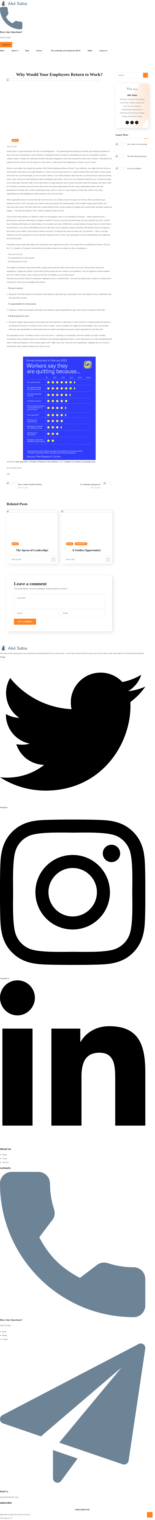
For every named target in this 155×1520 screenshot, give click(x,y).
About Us (14, 51)
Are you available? (134, 168)
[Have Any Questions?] (11, 29)
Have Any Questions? (11, 32)
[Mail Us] (72, 1488)
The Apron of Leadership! (32, 550)
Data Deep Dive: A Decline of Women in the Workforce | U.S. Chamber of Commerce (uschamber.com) (55, 462)
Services (39, 51)
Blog (15, 140)
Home (2, 51)
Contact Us (103, 51)
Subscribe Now (82, 1510)
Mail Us (4, 1491)
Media (90, 51)
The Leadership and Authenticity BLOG (66, 51)
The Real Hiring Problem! (137, 156)
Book (27, 51)
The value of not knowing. (137, 144)
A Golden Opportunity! (86, 550)
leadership (81, 544)
